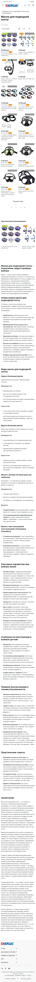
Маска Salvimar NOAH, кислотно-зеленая (8, 165)
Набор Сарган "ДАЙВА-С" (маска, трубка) (26, 53)
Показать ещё (18, 201)
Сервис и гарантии (8, 955)
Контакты (4, 962)
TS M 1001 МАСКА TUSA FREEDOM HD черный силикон (25, 108)
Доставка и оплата (8, 952)
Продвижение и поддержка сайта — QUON (18, 975)
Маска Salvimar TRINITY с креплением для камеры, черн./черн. (26, 136)
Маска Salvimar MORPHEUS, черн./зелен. (26, 165)
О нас (3, 948)
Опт (2, 959)
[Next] (24, 207)
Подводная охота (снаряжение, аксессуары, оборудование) (15, 12)
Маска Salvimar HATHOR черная (25, 192)
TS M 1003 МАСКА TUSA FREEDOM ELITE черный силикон (8, 108)
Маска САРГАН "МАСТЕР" (26, 79)
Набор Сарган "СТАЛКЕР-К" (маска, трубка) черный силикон (9, 80)
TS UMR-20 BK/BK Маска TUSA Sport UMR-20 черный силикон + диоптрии (9, 137)
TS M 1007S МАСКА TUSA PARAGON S (9, 54)
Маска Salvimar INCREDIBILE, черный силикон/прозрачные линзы (7, 193)
